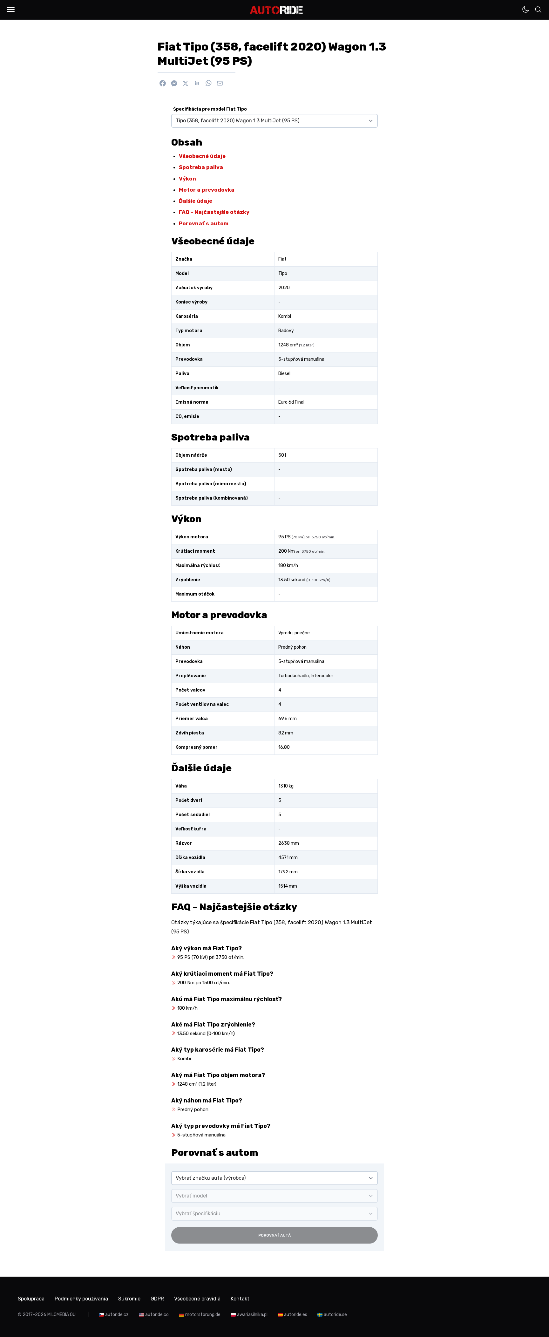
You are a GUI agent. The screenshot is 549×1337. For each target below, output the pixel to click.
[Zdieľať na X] (185, 83)
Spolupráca (31, 1299)
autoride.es (295, 1314)
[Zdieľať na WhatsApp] (208, 83)
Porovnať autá (274, 1235)
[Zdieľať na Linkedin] (197, 83)
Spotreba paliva (201, 167)
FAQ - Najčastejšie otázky (214, 212)
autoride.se (335, 1314)
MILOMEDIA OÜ (61, 1314)
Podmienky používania (81, 1299)
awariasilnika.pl (252, 1314)
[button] (11, 10)
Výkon (187, 178)
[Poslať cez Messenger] (174, 83)
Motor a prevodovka (206, 190)
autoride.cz (117, 1314)
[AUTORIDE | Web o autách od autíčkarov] (276, 10)
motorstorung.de (202, 1314)
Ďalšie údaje (195, 201)
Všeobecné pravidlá (197, 1299)
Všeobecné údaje (202, 156)
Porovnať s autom (203, 223)
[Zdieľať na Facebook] (163, 83)
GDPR (157, 1299)
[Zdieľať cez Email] (220, 83)
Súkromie (129, 1299)
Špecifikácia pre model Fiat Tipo (210, 109)
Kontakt (240, 1299)
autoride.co (157, 1314)
